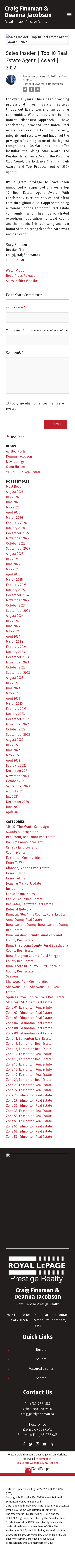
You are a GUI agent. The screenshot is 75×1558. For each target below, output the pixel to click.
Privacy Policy (43, 1458)
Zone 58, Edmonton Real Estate (29, 1131)
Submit (55, 424)
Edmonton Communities (23, 858)
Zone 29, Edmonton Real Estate (29, 1100)
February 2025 (16, 585)
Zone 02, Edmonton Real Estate (29, 1013)
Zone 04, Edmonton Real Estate (29, 1023)
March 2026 (14, 518)
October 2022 (15, 729)
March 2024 (14, 641)
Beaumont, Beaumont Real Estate (30, 837)
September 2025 (18, 548)
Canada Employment (21, 847)
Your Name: (15, 308)
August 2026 (15, 492)
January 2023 (15, 714)
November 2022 (17, 724)
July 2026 (12, 497)
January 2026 (15, 528)
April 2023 (13, 698)
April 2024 (13, 636)
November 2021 (17, 776)
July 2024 (12, 621)
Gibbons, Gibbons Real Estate (27, 868)
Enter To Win (15, 863)
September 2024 (18, 611)
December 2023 (17, 657)
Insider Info (14, 889)
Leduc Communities (20, 894)
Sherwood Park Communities (27, 982)
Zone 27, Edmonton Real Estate (29, 1090)
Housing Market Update (23, 883)
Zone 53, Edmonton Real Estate (29, 1116)
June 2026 (13, 502)
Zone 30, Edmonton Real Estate (29, 1105)
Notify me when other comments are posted (35, 406)
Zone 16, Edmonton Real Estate (29, 1064)
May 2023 (12, 693)
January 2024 (15, 652)
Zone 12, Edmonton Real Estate (29, 1044)
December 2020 (17, 802)
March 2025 (14, 579)
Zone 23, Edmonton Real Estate (29, 1085)
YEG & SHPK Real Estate (23, 472)
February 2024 (16, 647)
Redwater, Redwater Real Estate (29, 904)
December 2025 (17, 533)
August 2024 (15, 616)
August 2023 (14, 678)
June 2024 (13, 626)
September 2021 (18, 786)
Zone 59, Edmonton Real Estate (29, 1137)
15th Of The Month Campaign (27, 827)
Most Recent (15, 486)
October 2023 (15, 667)
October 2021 (15, 781)
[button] (24, 1444)
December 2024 (17, 595)
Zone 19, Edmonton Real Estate (29, 1075)
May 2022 (12, 755)
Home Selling (15, 878)
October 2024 (16, 605)
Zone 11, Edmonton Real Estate (28, 1038)
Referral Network (18, 909)
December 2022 (17, 719)
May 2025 (12, 569)
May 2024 (13, 631)
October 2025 (15, 543)
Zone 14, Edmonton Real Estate (29, 1054)
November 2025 (17, 538)
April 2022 (13, 760)
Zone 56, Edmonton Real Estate (29, 1126)
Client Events (15, 852)
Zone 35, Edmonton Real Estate (29, 1111)
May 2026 (13, 507)
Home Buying (15, 873)
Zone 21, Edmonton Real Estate (29, 1080)
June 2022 (13, 750)
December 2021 (17, 771)
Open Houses (16, 467)
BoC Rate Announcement (24, 842)
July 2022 (12, 745)
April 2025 (13, 574)
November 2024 (17, 600)
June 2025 (13, 564)
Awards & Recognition (49, 84)
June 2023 (13, 688)
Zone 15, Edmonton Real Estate (29, 1059)
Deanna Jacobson (19, 456)
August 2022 (14, 740)
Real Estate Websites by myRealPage (37, 1462)
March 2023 (14, 703)
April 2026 (13, 512)
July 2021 (12, 796)
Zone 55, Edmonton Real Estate (29, 1121)
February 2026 (16, 523)
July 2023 (12, 683)
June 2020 (13, 807)
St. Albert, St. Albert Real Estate (29, 1002)
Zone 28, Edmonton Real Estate (29, 1095)
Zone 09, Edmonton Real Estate (29, 1033)
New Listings (15, 462)
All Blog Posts (16, 451)
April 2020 (13, 812)
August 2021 (14, 791)
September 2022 (18, 735)
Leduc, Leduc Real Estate (24, 899)
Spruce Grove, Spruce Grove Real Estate (35, 997)
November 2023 (17, 662)
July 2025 (12, 559)
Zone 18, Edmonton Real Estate (29, 1069)
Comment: (14, 352)
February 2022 (16, 765)
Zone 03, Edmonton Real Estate (29, 1018)
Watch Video (15, 270)
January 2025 (15, 590)
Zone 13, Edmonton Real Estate (29, 1049)
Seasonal (12, 976)
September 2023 (18, 673)
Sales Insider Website (22, 281)
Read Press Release (20, 276)
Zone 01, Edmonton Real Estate (29, 1007)
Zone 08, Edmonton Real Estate (29, 1028)
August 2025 (14, 554)
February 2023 (16, 709)
